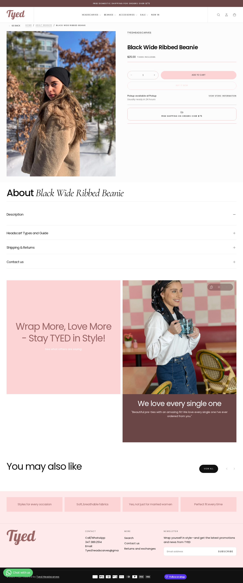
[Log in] (226, 15)
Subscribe (225, 551)
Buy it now (182, 85)
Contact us (131, 543)
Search (129, 538)
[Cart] (234, 15)
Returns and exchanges (140, 548)
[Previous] (227, 469)
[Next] (234, 469)
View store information (222, 95)
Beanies (108, 15)
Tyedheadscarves (139, 32)
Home (28, 25)
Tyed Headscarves (47, 576)
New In (155, 15)
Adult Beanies (44, 25)
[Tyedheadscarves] (21, 537)
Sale (143, 15)
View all (208, 468)
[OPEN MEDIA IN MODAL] (110, 171)
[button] (218, 15)
